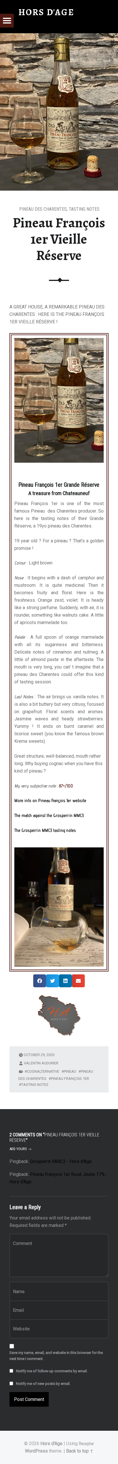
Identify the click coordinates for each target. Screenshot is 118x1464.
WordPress (36, 1451)
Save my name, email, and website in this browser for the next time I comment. (56, 1355)
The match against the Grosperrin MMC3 (49, 815)
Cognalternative (43, 1071)
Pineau (70, 1071)
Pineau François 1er (70, 1078)
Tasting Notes (84, 209)
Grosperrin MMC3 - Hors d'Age (61, 1161)
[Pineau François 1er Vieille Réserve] (59, 37)
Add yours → (20, 1149)
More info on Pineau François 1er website (50, 800)
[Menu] (7, 21)
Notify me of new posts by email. (43, 1383)
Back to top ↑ (79, 1451)
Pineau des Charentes (43, 209)
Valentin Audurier (41, 1063)
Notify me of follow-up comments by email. (52, 1371)
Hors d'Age (51, 1443)
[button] (39, 980)
